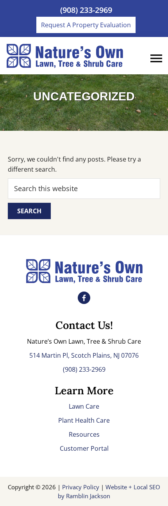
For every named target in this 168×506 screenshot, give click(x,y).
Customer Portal (84, 448)
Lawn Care (84, 406)
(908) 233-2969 (86, 10)
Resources (84, 434)
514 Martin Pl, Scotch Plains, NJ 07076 (84, 355)
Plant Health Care (84, 420)
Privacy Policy (81, 487)
